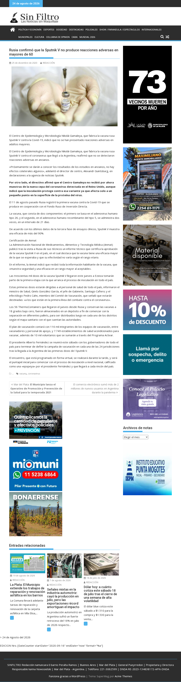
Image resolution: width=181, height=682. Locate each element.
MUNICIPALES (25, 37)
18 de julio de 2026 (96, 577)
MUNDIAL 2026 (87, 37)
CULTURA (39, 37)
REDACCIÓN (49, 62)
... (13, 373)
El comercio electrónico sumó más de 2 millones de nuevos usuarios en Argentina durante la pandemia (95, 388)
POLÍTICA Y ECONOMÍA (30, 29)
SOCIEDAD (61, 29)
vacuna (23, 373)
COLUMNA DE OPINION (58, 37)
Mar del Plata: (36, 388)
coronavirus (34, 373)
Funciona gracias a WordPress (67, 676)
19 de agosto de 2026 (23, 575)
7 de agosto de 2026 (60, 580)
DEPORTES (48, 29)
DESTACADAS (76, 29)
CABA (75, 37)
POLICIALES (92, 29)
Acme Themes (123, 676)
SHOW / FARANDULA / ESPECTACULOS (120, 29)
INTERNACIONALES (152, 29)
